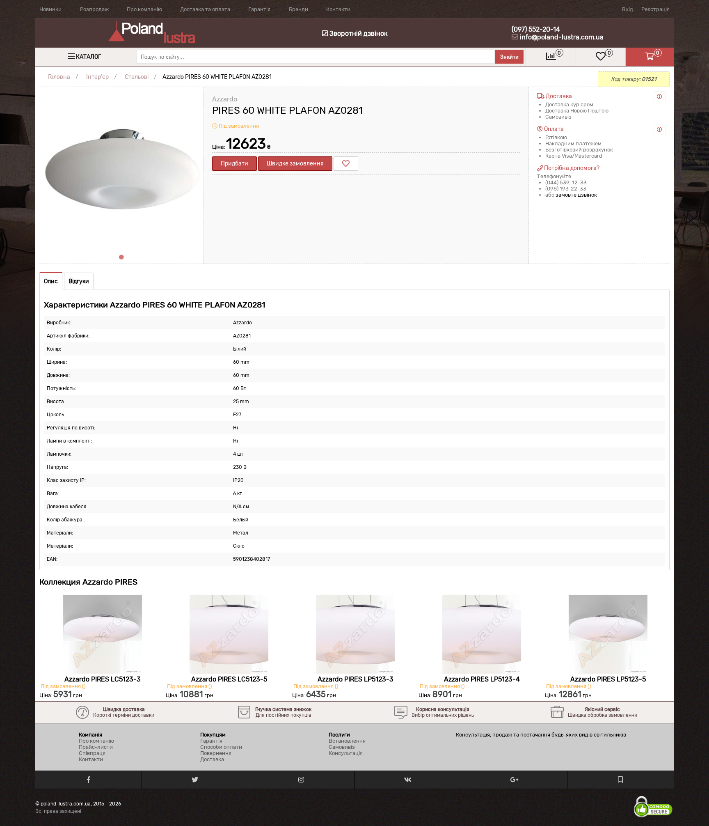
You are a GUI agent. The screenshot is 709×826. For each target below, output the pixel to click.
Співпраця (92, 753)
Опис (51, 281)
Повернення (215, 753)
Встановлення (347, 741)
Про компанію (144, 9)
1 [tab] (121, 257)
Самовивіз (342, 747)
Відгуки (79, 281)
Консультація (346, 753)
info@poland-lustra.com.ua (562, 37)
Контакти (338, 9)
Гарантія (259, 9)
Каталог (88, 56)
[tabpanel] (121, 169)
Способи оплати (221, 747)
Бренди (298, 9)
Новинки (50, 9)
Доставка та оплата (205, 9)
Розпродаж (94, 9)
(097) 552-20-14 (536, 29)
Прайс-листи (96, 747)
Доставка (212, 759)
